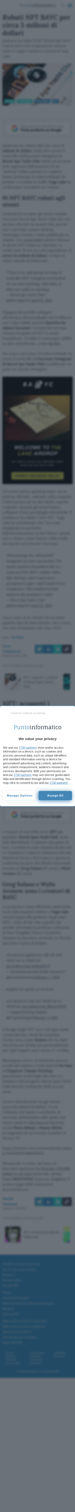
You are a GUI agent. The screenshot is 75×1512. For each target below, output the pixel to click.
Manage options (20, 795)
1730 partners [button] (28, 747)
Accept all (55, 795)
